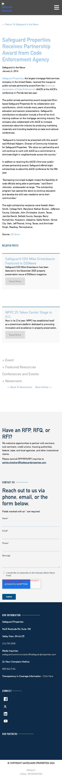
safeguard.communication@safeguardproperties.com (29, 654)
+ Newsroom (12, 381)
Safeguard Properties (12, 78)
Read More (15, 281)
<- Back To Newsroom (19, 387)
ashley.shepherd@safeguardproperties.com (24, 462)
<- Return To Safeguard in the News (20, 24)
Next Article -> (43, 387)
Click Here (48, 676)
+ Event (8, 360)
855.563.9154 (8, 669)
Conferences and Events (20, 374)
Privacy (31, 770)
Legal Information (31, 774)
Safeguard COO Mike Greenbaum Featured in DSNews (30, 261)
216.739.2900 (8, 643)
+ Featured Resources (19, 367)
